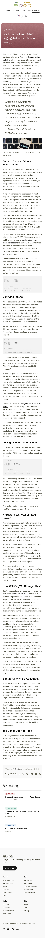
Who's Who (7, 914)
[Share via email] (40, 774)
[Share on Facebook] (27, 774)
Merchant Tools (29, 893)
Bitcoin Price (7, 893)
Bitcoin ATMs (28, 889)
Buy (17, 10)
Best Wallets (28, 883)
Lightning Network (30, 886)
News (34, 10)
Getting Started (8, 883)
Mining (5, 886)
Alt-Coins (26, 10)
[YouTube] (8, 929)
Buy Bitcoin (28, 880)
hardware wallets (19, 594)
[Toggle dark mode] (26, 16)
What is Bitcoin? (8, 880)
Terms (26, 907)
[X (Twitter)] (4, 929)
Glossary (6, 889)
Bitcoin (9, 10)
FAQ (4, 896)
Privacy (26, 911)
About (26, 904)
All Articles (6, 907)
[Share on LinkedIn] (32, 774)
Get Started (9, 868)
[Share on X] (23, 774)
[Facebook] (12, 929)
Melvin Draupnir (18, 769)
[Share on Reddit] (36, 774)
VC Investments (8, 911)
